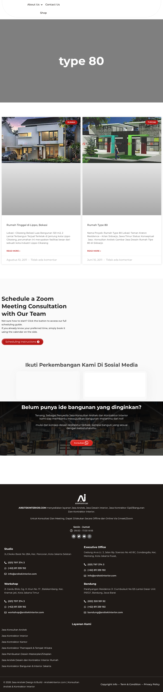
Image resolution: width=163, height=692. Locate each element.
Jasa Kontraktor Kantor (14, 641)
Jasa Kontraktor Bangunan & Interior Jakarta (26, 666)
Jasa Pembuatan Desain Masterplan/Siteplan (26, 654)
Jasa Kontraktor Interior (15, 635)
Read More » (13, 251)
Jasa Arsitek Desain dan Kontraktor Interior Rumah (30, 660)
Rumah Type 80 (97, 225)
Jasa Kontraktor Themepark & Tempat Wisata (27, 648)
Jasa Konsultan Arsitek (14, 629)
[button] (35, 5)
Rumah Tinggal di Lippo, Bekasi (27, 225)
